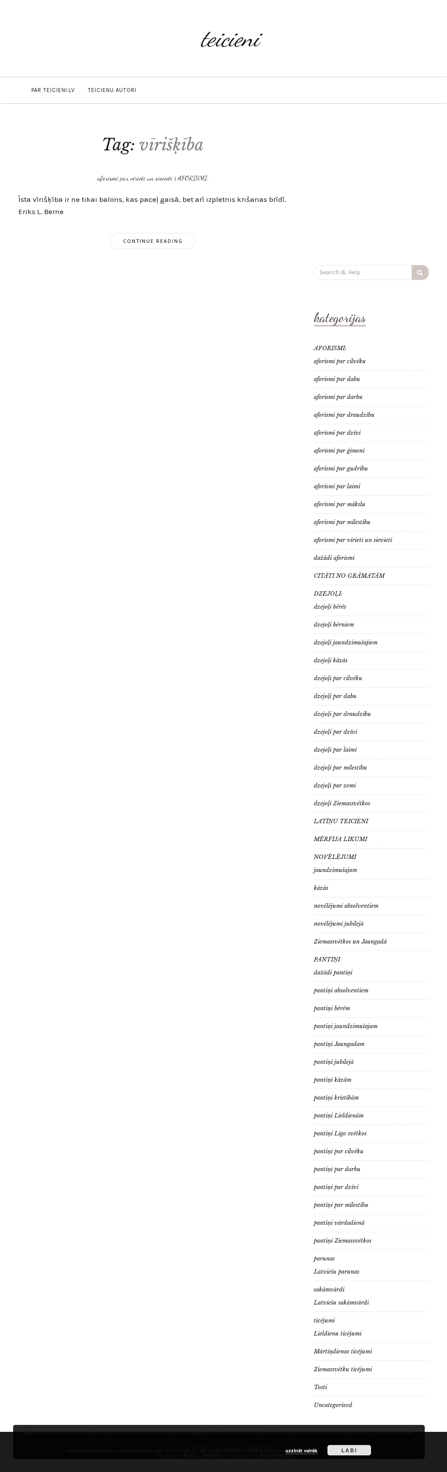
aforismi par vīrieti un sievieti (134, 178)
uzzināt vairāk (301, 1450)
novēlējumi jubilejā (339, 923)
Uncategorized (333, 1405)
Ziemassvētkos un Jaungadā (350, 941)
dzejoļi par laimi (335, 749)
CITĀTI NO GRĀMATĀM (349, 575)
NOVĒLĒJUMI (335, 857)
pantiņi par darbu (337, 1169)
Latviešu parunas (336, 1271)
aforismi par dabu (337, 379)
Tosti (320, 1387)
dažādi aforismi (334, 558)
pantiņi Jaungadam (339, 1044)
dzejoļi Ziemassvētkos (342, 803)
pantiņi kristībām (336, 1097)
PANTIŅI (327, 959)
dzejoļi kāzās (330, 660)
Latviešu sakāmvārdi (341, 1302)
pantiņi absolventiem (341, 990)
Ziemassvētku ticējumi (343, 1369)
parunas (324, 1258)
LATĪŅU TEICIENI (341, 821)
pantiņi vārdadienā (339, 1223)
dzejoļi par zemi (335, 785)
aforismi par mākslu (339, 504)
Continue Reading (153, 241)
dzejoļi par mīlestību (340, 767)
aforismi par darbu (338, 397)
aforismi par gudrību (341, 468)
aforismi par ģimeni (339, 450)
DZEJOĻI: (328, 593)
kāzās (321, 888)
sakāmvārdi (329, 1289)
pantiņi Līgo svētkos (340, 1133)
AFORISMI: (193, 178)
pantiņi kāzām (332, 1080)
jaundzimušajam (335, 870)
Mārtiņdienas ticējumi (343, 1351)
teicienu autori (112, 90)
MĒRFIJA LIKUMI (340, 839)
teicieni (230, 38)
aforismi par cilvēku (340, 361)
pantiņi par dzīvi (336, 1187)
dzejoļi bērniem (334, 624)
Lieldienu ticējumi (337, 1333)
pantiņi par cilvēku (339, 1151)
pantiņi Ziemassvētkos (342, 1240)
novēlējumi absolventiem (346, 906)
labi (349, 1450)
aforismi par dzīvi (337, 432)
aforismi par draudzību (344, 415)
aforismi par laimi (337, 486)
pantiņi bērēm (332, 1008)
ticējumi (324, 1320)
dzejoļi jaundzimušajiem (346, 642)
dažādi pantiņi (333, 972)
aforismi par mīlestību (342, 522)
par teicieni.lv (53, 90)
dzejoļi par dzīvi (335, 732)
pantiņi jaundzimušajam (346, 1026)
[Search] (420, 272)
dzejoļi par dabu (335, 696)
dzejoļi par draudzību (342, 714)
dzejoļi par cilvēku (338, 678)
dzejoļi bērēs (330, 606)
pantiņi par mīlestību (341, 1205)
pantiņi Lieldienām (339, 1115)
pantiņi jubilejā (334, 1062)
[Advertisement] (371, 188)
